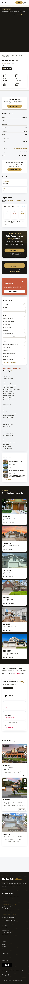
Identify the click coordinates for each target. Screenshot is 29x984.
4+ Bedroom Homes (8, 433)
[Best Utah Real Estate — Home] (6, 2)
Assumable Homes (7, 408)
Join (25, 2)
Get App (20, 2)
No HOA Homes (7, 446)
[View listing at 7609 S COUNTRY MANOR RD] (14, 788)
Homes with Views (7, 399)
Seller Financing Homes (8, 417)
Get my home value (14, 291)
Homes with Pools (7, 391)
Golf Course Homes (8, 387)
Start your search (13, 106)
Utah (7, 55)
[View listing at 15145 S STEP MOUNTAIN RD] (14, 753)
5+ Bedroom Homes (8, 435)
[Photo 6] (17, 761)
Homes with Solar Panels (9, 397)
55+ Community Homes (9, 383)
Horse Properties (7, 404)
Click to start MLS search (13, 265)
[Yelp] (9, 975)
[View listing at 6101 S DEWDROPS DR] (14, 822)
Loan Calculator (5, 937)
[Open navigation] (2, 2)
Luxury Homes (6, 426)
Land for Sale (5, 934)
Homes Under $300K (8, 422)
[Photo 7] (19, 761)
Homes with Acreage (8, 440)
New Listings (6, 444)
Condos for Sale (7, 376)
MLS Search (4, 928)
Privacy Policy (5, 953)
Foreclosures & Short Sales (9, 413)
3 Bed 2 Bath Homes (8, 431)
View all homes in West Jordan (9, 362)
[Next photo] (25, 753)
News (3, 948)
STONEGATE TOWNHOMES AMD (17, 65)
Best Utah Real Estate (9, 980)
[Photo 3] (12, 761)
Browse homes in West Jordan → (20, 14)
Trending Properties (6, 932)
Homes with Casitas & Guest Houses (11, 389)
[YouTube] (5, 975)
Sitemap (4, 951)
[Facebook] (2, 975)
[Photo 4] (14, 761)
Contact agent (22, 775)
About (3, 944)
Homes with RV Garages (8, 393)
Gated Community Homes (9, 385)
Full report (8, 688)
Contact (4, 946)
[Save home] (25, 746)
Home (3, 55)
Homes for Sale (5, 930)
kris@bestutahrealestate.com (12, 896)
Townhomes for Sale (8, 378)
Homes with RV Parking (8, 395)
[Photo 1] (9, 761)
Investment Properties (8, 415)
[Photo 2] (10, 761)
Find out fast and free (13, 250)
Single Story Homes (8, 448)
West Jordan (14, 55)
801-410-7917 (8, 893)
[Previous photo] (3, 753)
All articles (7, 479)
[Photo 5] (15, 761)
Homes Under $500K (8, 424)
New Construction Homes (9, 442)
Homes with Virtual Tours (9, 402)
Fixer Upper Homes (7, 411)
